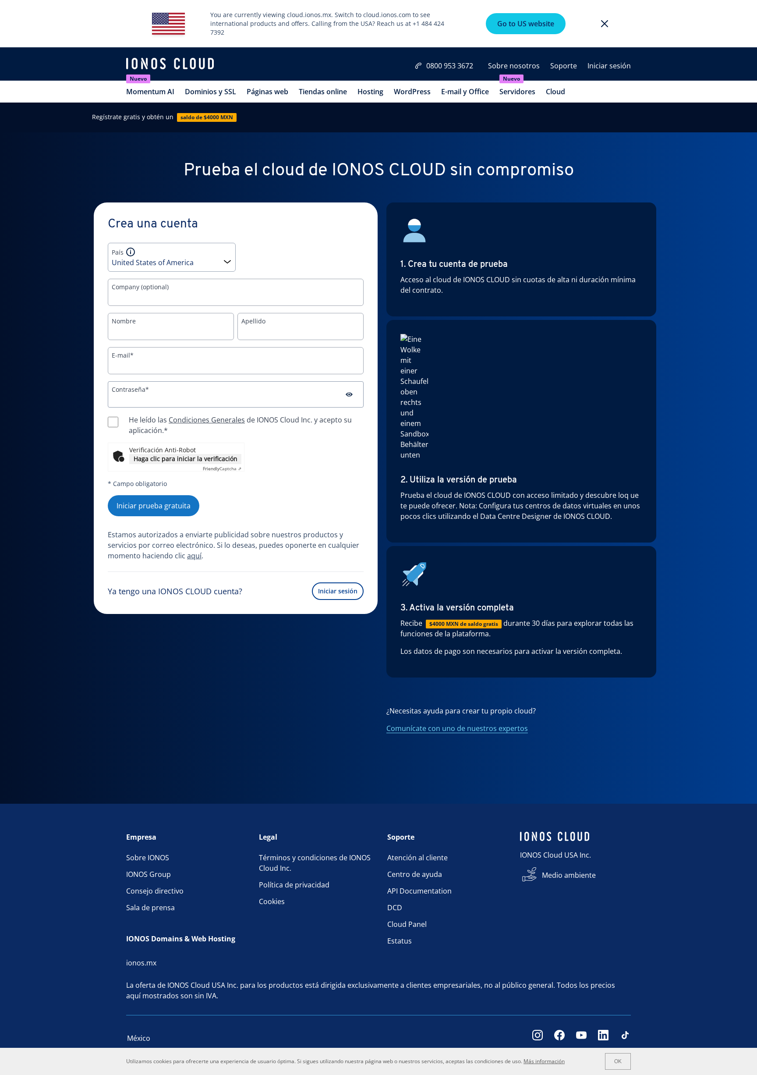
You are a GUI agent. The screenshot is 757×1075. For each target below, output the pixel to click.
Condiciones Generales (207, 420)
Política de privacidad (294, 885)
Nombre (124, 321)
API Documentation (419, 891)
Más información (544, 1061)
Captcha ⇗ (222, 468)
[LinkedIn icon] (603, 1038)
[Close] (604, 23)
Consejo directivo (155, 891)
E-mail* (123, 355)
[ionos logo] (170, 65)
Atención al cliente (417, 857)
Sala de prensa (150, 907)
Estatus (399, 941)
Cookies (272, 901)
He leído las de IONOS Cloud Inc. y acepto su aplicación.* (240, 425)
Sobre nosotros (514, 66)
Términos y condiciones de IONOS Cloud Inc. (315, 863)
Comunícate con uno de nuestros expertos (457, 728)
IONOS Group (148, 874)
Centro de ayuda (414, 874)
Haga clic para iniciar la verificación (185, 458)
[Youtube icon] (581, 1038)
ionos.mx (141, 963)
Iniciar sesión (609, 66)
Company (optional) (140, 287)
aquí (194, 556)
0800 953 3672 (449, 66)
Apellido (253, 321)
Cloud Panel (407, 924)
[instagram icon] (537, 1038)
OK (618, 1061)
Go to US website (525, 23)
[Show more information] (130, 252)
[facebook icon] (559, 1038)
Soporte (563, 66)
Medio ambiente (569, 875)
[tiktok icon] (625, 1038)
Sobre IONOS (147, 857)
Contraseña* (130, 389)
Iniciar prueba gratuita (154, 506)
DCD (394, 907)
